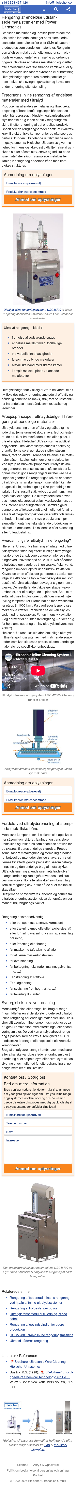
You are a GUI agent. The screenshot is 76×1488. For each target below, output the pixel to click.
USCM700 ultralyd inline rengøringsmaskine (41, 1335)
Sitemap (22, 1464)
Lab (47, 1444)
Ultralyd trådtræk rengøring (29, 1340)
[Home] (11, 9)
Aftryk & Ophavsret (46, 1464)
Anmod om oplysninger (38, 199)
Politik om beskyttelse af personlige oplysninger (38, 1470)
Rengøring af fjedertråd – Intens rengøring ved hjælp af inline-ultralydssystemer (40, 1300)
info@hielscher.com (60, 2)
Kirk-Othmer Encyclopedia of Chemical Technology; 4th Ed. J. (41, 1374)
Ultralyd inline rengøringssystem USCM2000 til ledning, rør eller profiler (38, 697)
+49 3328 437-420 (15, 2)
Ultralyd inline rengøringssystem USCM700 (32, 309)
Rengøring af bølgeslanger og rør (33, 1308)
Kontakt (38, 1475)
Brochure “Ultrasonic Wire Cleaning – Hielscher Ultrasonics (39, 1364)
